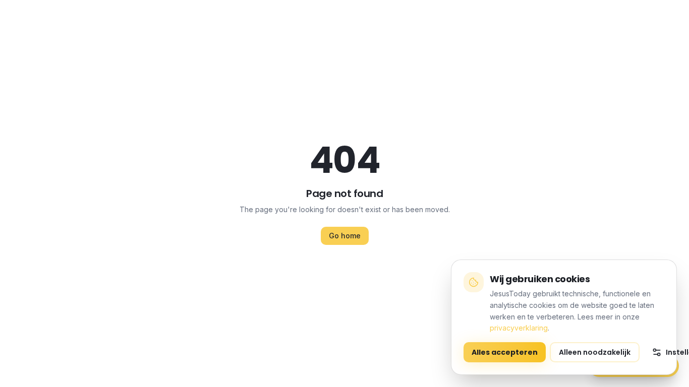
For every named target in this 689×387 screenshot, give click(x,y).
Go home (345, 235)
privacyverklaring (519, 328)
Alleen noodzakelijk (594, 352)
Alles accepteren (505, 352)
